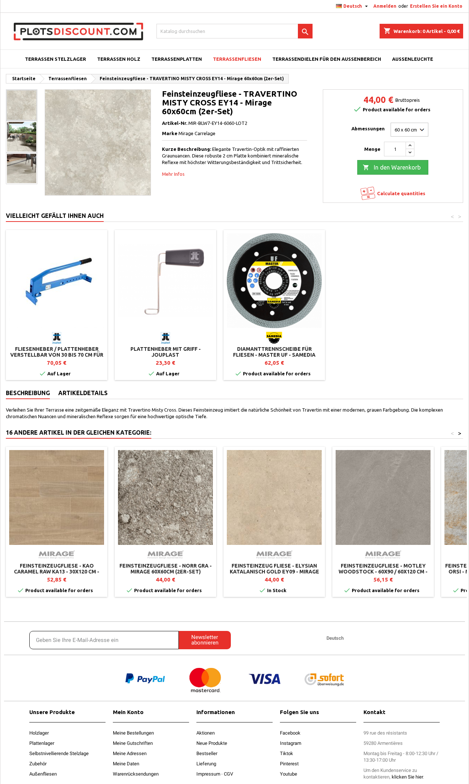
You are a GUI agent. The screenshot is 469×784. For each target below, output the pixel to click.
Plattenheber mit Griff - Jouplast (165, 352)
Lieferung (206, 763)
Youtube (288, 774)
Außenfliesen (43, 774)
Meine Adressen (130, 753)
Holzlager (39, 733)
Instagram (290, 743)
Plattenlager (41, 743)
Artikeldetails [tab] (83, 393)
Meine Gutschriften (133, 743)
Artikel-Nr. (174, 123)
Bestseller (206, 753)
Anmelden (384, 6)
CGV (228, 774)
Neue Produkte (211, 743)
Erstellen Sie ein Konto (436, 6)
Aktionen (205, 733)
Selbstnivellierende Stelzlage (59, 753)
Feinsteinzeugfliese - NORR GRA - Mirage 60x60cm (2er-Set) (165, 569)
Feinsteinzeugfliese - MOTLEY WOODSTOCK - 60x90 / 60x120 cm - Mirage (383, 571)
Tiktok (286, 753)
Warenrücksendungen (136, 774)
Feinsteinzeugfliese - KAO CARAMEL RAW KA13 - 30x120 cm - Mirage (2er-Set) (56, 571)
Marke (169, 133)
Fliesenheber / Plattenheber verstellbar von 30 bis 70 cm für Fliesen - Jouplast (56, 355)
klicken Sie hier (407, 777)
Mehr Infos (173, 174)
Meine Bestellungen (133, 733)
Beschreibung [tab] (28, 393)
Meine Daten (126, 763)
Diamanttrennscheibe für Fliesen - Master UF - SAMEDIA (274, 352)
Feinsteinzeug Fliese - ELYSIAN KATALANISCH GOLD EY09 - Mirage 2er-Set (274, 571)
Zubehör (38, 763)
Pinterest (289, 763)
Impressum (208, 774)
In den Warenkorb (392, 167)
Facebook (290, 733)
